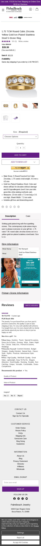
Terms (32, 279)
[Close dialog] (39, 259)
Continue (30, 285)
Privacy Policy (27, 279)
